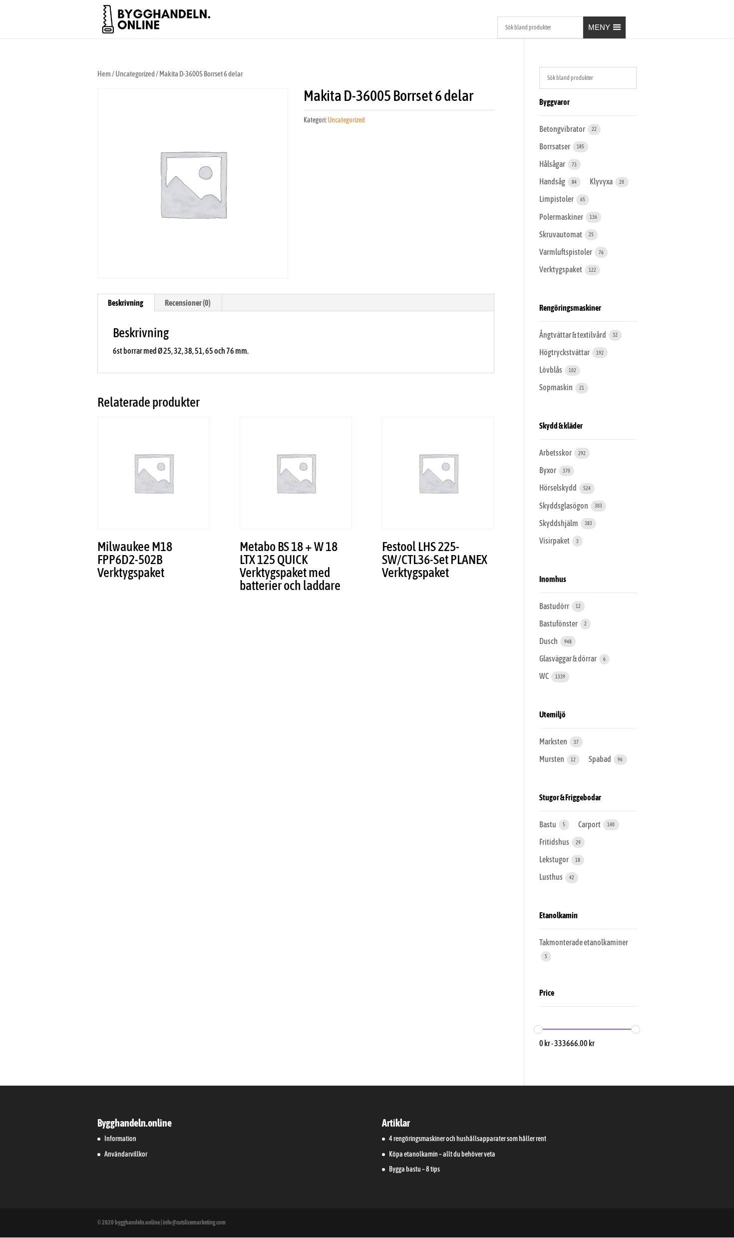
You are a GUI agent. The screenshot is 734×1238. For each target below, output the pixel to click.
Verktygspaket (561, 269)
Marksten (553, 741)
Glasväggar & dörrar (568, 658)
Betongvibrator (562, 128)
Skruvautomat (561, 234)
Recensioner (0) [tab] (188, 302)
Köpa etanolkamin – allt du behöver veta (442, 1154)
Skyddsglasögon (564, 505)
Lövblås (551, 369)
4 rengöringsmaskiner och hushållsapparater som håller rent (467, 1139)
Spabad (600, 758)
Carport (590, 824)
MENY (599, 27)
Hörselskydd (558, 487)
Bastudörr (554, 606)
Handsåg (552, 181)
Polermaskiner (561, 216)
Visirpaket (555, 540)
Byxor (548, 470)
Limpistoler (557, 198)
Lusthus (551, 876)
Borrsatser (555, 146)
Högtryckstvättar (565, 352)
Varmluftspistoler (566, 251)
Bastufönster (559, 623)
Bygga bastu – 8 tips (414, 1169)
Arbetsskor (556, 452)
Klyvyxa (602, 181)
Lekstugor (554, 859)
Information (120, 1139)
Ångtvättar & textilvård (573, 334)
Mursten (552, 758)
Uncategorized (135, 73)
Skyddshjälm (559, 523)
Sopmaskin (556, 387)
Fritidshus (554, 841)
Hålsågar (552, 163)
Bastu (548, 824)
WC (544, 675)
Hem (104, 73)
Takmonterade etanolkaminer (583, 942)
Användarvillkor (125, 1154)
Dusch (549, 640)
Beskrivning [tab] (125, 302)
